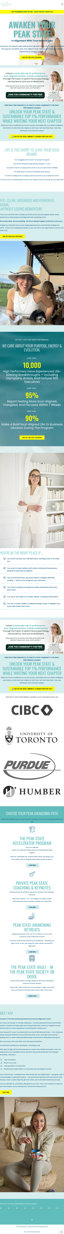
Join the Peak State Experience (32, 57)
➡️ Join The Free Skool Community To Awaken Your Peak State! (32, 136)
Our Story (5, 1092)
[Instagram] (3, 1211)
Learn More (32, 865)
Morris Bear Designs (35, 1232)
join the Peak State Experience (12, 236)
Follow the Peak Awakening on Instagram (18, 1204)
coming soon (32, 996)
